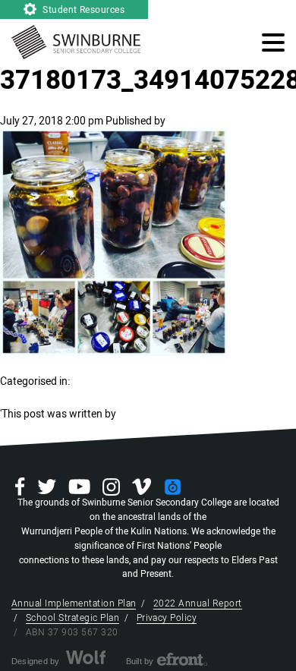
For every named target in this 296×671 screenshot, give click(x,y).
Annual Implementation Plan (73, 603)
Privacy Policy (167, 618)
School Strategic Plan (72, 618)
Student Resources (82, 10)
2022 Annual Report (197, 603)
